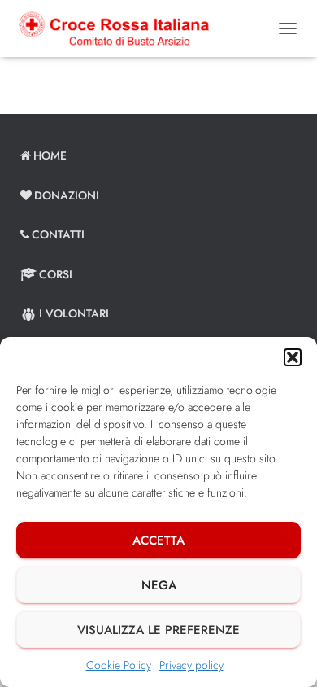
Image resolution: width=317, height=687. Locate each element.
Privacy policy (191, 665)
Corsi (55, 274)
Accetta (158, 540)
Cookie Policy (118, 665)
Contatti (58, 234)
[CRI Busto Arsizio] (119, 28)
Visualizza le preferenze (158, 630)
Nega (158, 585)
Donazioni (66, 195)
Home (50, 155)
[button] (292, 357)
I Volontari (74, 313)
